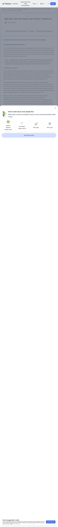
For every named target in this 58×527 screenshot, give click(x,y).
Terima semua (50, 522)
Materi (42, 3)
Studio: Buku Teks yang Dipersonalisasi (25, 3)
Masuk (53, 3)
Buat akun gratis (29, 135)
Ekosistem (15, 3)
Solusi (34, 3)
